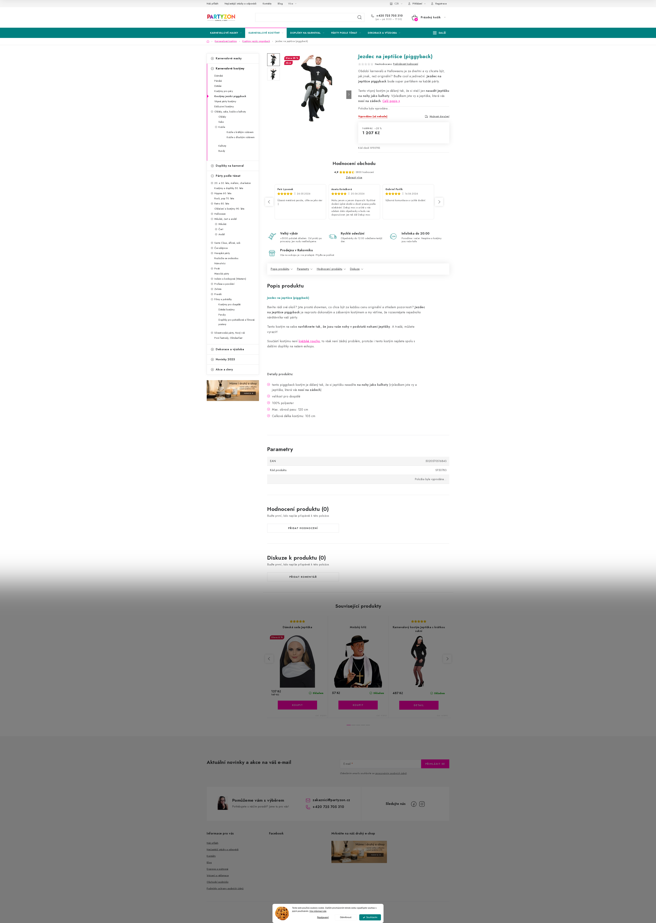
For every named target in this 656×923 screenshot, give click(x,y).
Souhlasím (371, 917)
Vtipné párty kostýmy (225, 101)
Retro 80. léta (221, 203)
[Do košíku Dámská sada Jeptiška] (297, 705)
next (447, 659)
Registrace (441, 3)
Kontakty (267, 3)
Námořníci (220, 263)
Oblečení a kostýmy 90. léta (229, 208)
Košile (221, 127)
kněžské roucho (309, 341)
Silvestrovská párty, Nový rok (229, 333)
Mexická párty (221, 273)
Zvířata (218, 289)
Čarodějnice (221, 248)
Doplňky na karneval (230, 166)
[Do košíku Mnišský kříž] (358, 705)
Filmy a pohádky (223, 299)
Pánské (218, 81)
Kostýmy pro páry (223, 91)
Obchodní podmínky (218, 882)
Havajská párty (222, 253)
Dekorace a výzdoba (230, 349)
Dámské (218, 75)
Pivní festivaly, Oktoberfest (228, 338)
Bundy (221, 151)
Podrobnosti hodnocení (405, 64)
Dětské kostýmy (226, 309)
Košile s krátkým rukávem (240, 132)
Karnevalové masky (229, 58)
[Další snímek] (348, 94)
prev (269, 659)
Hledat (359, 17)
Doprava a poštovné (217, 869)
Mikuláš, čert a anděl (225, 219)
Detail (419, 705)
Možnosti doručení (439, 116)
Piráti (217, 268)
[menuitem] (226, 33)
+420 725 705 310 (389, 15)
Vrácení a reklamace (218, 875)
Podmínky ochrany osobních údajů (225, 888)
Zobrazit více (354, 177)
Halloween (220, 214)
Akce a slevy (224, 369)
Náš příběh (212, 3)
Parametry (303, 269)
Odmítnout (345, 917)
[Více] (439, 33)
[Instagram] (422, 804)
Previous (269, 202)
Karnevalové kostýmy (230, 68)
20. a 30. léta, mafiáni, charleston (232, 183)
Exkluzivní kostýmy (224, 106)
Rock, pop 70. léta (224, 198)
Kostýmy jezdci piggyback (230, 96)
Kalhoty (222, 146)
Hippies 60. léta (222, 193)
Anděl (221, 234)
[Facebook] (413, 804)
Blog (280, 3)
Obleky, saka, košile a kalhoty (230, 111)
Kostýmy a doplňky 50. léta (228, 188)
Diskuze (355, 269)
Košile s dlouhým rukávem (241, 137)
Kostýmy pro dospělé (229, 304)
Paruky (222, 314)
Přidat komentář (303, 577)
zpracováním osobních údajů (391, 773)
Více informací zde (317, 911)
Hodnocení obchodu (354, 163)
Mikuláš (222, 224)
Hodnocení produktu (329, 269)
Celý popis (390, 101)
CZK (397, 3)
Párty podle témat (228, 176)
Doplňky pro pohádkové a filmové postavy (236, 322)
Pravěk (218, 294)
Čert (220, 229)
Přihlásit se (435, 764)
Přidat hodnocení (303, 528)
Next (439, 202)
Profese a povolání (224, 284)
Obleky (222, 116)
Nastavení (323, 917)
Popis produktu (280, 269)
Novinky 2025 (225, 359)
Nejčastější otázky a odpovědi (241, 3)
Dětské (217, 86)
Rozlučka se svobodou (226, 258)
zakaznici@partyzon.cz (331, 800)
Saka (221, 122)
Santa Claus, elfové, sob (227, 243)
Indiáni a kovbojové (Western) (230, 278)
